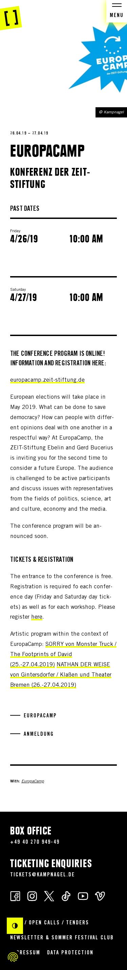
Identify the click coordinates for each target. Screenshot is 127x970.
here (36, 617)
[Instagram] (32, 896)
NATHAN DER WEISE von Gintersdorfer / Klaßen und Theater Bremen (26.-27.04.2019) (60, 675)
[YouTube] (83, 896)
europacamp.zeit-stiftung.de (47, 380)
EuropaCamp (32, 781)
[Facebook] (15, 896)
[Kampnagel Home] (11, 15)
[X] (49, 896)
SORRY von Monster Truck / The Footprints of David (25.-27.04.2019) (63, 655)
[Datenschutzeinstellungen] (13, 957)
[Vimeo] (100, 896)
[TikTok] (66, 896)
